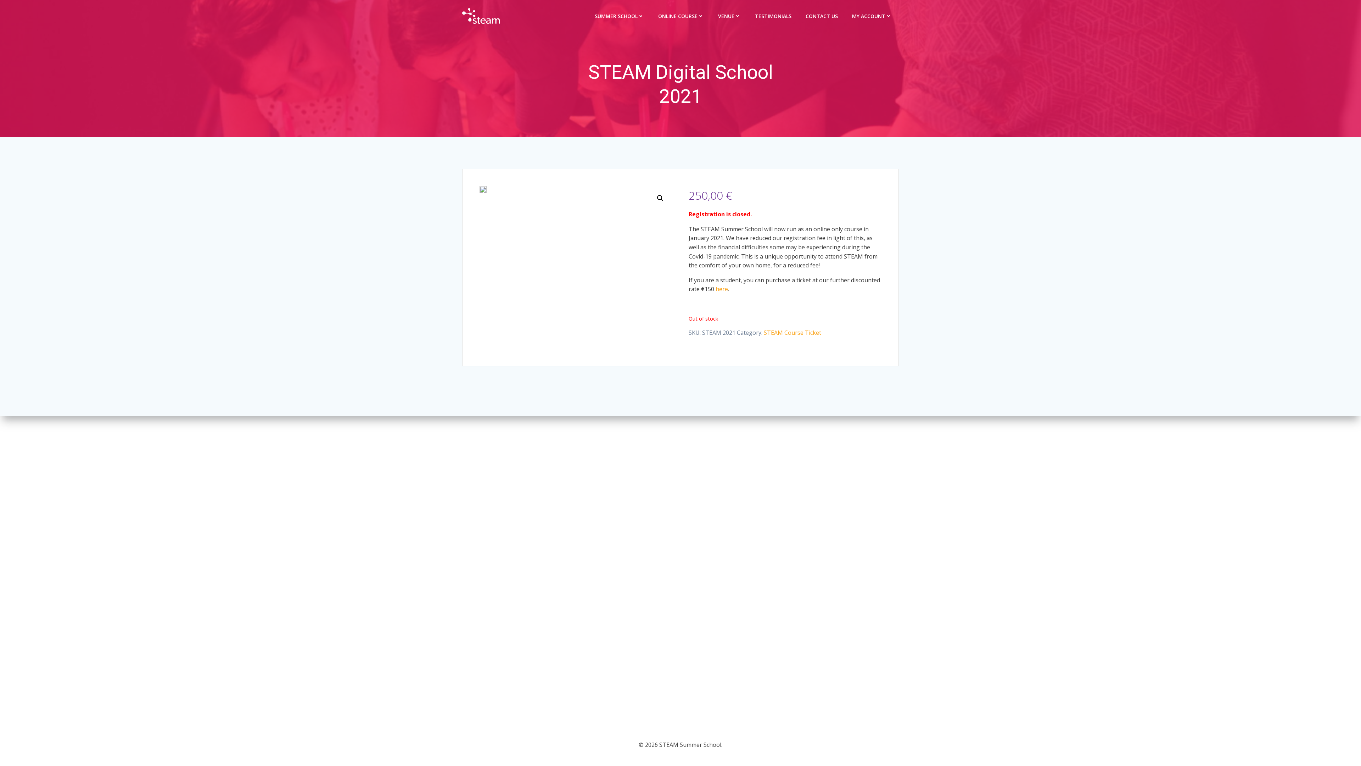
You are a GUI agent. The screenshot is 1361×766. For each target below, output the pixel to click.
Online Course (678, 16)
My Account (868, 16)
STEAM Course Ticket (792, 333)
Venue (726, 16)
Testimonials (773, 16)
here (722, 289)
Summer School (616, 16)
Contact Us (822, 16)
